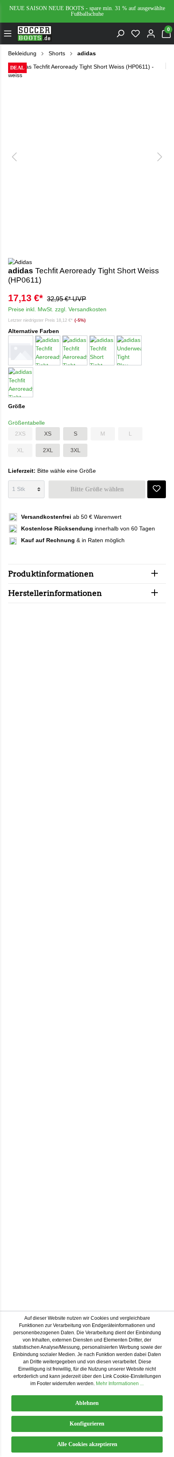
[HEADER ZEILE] (87, 11)
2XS (20, 433)
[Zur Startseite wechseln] (34, 33)
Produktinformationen (51, 574)
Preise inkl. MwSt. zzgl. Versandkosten (57, 309)
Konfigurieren (87, 1424)
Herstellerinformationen (55, 593)
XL (20, 450)
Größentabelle (26, 422)
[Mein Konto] (151, 33)
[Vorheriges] (14, 157)
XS (47, 433)
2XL (48, 450)
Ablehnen (87, 1403)
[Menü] (7, 33)
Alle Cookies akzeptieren (87, 1444)
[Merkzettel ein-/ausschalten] (157, 486)
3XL (75, 450)
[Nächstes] (160, 157)
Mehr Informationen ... (120, 1383)
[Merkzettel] (135, 33)
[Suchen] (120, 33)
